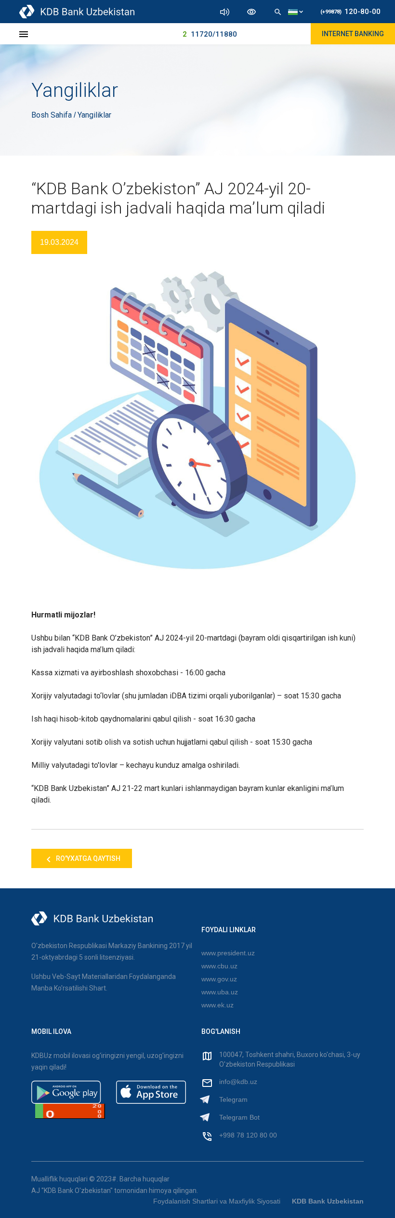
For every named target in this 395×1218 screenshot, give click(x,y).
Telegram (233, 1099)
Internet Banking (353, 34)
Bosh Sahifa (52, 115)
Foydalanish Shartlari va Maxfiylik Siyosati (216, 1201)
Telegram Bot (239, 1117)
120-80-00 (350, 11)
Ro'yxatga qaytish (87, 858)
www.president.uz (228, 953)
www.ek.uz (217, 1005)
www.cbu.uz (219, 966)
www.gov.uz (219, 979)
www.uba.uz (219, 992)
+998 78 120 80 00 (248, 1135)
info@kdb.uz (238, 1081)
